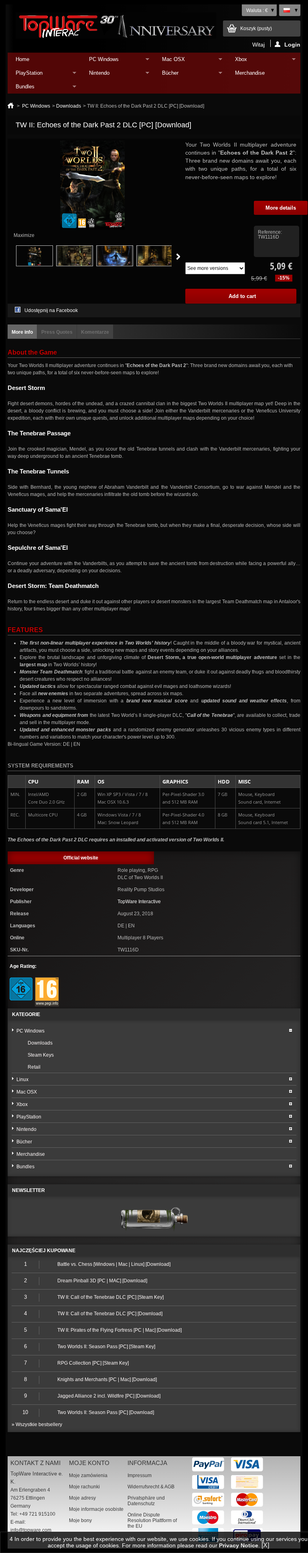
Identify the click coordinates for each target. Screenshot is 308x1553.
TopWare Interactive (139, 901)
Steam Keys (41, 1055)
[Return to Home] (11, 106)
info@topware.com (30, 1530)
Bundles (21, 89)
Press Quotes (57, 332)
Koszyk (256, 28)
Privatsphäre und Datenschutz (146, 1500)
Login (292, 44)
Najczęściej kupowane (43, 1250)
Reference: (270, 232)
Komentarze (95, 332)
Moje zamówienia (88, 1475)
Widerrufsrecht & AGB (151, 1487)
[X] (265, 1545)
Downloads (68, 106)
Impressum (140, 1475)
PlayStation (25, 75)
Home (22, 59)
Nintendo (95, 75)
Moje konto (89, 1462)
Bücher (166, 75)
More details (280, 208)
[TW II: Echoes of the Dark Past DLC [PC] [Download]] (34, 264)
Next (178, 256)
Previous (7, 256)
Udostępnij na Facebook (51, 310)
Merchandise (250, 73)
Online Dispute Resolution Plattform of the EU (152, 1520)
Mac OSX (169, 61)
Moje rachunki (84, 1487)
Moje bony (80, 1520)
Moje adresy (82, 1498)
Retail (34, 1067)
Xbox (237, 61)
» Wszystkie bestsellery (37, 1424)
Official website (80, 858)
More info (22, 332)
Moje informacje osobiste (96, 1509)
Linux (22, 1079)
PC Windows (100, 61)
